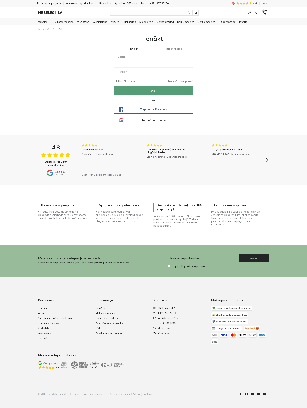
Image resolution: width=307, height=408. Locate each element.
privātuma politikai (194, 266)
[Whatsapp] (266, 394)
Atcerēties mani (126, 81)
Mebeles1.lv (45, 29)
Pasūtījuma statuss (107, 318)
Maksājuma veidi (105, 313)
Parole (121, 71)
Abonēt (254, 258)
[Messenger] (260, 394)
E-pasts (121, 57)
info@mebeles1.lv (168, 318)
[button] (249, 12)
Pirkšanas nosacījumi (118, 394)
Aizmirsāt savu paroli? (180, 81)
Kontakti (43, 337)
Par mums (43, 308)
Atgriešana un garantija (110, 323)
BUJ (98, 328)
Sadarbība (44, 328)
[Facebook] (242, 394)
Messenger (164, 328)
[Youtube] (254, 394)
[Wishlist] (257, 13)
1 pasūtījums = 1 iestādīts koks (55, 318)
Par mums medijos (48, 323)
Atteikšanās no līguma (109, 332)
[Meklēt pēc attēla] (189, 13)
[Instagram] (248, 394)
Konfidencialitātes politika (87, 394)
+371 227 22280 (167, 313)
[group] (106, 157)
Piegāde (101, 308)
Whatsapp (164, 332)
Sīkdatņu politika (143, 394)
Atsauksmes (45, 332)
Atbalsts (43, 313)
